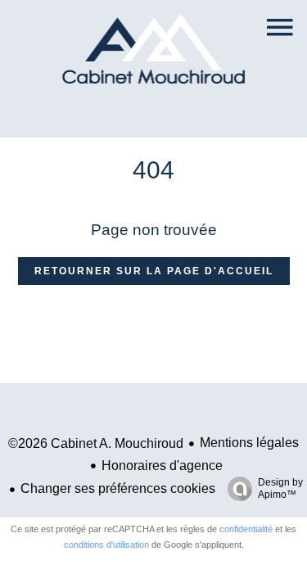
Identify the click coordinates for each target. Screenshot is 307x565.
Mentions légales (249, 443)
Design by (280, 488)
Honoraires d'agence (162, 465)
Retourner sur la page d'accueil (153, 271)
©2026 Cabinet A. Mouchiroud (95, 443)
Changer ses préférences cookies (117, 488)
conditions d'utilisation (106, 544)
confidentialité (246, 529)
